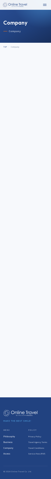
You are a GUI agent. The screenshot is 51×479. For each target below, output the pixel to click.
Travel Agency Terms (37, 442)
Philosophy (9, 436)
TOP (5, 47)
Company (8, 447)
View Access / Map (14, 154)
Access (6, 453)
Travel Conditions (36, 448)
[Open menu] (44, 4)
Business (8, 442)
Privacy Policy (34, 436)
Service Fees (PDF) (36, 453)
